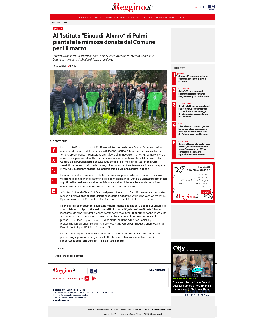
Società (66, 22)
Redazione (90, 309)
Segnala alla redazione (104, 309)
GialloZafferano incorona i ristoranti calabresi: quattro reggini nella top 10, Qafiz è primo (193, 94)
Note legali (137, 309)
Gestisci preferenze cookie (154, 309)
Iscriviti (206, 192)
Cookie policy (126, 309)
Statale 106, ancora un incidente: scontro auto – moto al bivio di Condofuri (193, 79)
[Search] (196, 7)
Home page (56, 22)
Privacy (116, 309)
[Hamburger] (51, 6)
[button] (54, 150)
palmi (61, 248)
